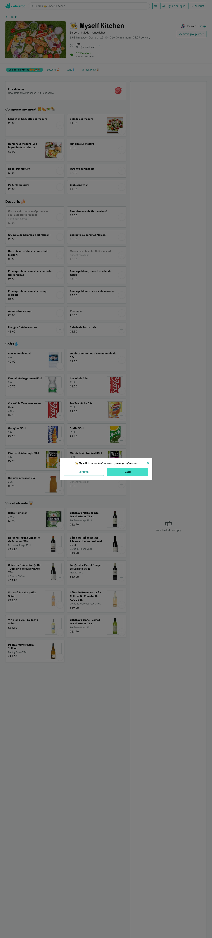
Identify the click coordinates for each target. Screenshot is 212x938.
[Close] (148, 463)
